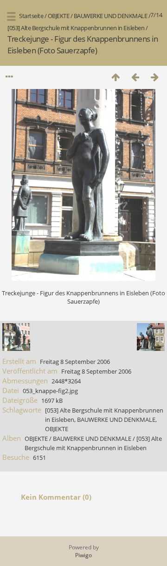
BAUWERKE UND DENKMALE (111, 16)
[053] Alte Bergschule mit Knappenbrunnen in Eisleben (75, 28)
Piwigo (83, 555)
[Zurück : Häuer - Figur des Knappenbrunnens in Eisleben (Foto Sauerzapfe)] (135, 76)
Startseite (31, 16)
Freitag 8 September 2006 (75, 361)
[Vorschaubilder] (115, 76)
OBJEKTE (59, 16)
